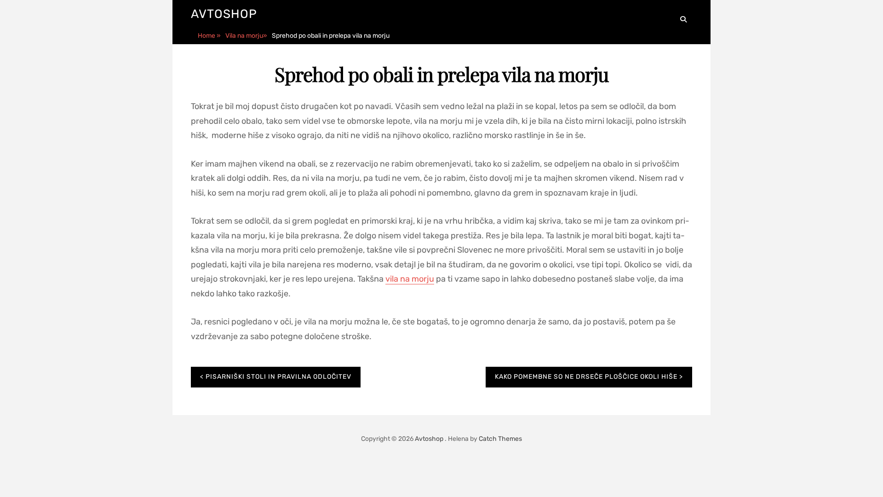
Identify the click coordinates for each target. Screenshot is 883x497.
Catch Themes (500, 439)
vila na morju (409, 279)
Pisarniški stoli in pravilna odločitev (278, 377)
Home (209, 36)
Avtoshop (224, 14)
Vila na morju (246, 36)
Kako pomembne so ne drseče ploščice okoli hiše (586, 377)
